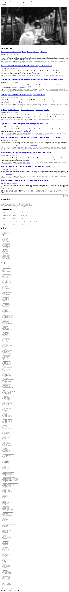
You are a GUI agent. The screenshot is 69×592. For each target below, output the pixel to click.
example (5, 335)
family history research (19, 148)
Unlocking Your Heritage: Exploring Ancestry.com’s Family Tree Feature (26, 152)
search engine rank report (8, 484)
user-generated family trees (42, 149)
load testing (5, 413)
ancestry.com (22, 61)
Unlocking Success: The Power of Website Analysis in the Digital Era (15, 204)
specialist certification (7, 554)
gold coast (5, 370)
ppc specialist (6, 458)
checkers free (6, 303)
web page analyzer (7, 572)
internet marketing (7, 392)
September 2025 (6, 232)
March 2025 (5, 239)
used (4, 568)
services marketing (7, 539)
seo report (5, 522)
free (37, 133)
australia (5, 283)
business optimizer (7, 292)
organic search (6, 437)
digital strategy (6, 321)
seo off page (5, 519)
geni (23, 120)
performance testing (7, 452)
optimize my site (6, 433)
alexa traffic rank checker (8, 275)
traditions (54, 91)
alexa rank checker (7, 271)
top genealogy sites (41, 120)
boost (4, 287)
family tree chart (48, 61)
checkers (5, 301)
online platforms (7, 134)
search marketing (6, 490)
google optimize (6, 374)
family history (41, 61)
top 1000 (5, 562)
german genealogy (7, 369)
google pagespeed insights (8, 379)
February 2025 (6, 240)
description (5, 309)
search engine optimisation (8, 475)
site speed (5, 550)
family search (20, 119)
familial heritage (10, 148)
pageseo (5, 448)
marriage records (39, 62)
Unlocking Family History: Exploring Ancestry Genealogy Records (24, 52)
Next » (3, 192)
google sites (5, 382)
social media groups (43, 91)
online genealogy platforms (20, 107)
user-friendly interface (52, 191)
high (4, 390)
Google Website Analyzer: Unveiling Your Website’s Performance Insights (16, 205)
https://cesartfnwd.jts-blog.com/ (10, 221)
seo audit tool (6, 502)
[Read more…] (29, 59)
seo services (5, 525)
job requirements (6, 398)
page (4, 439)
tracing (49, 91)
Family (2, 590)
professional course (7, 460)
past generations (17, 91)
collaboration (42, 89)
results (4, 468)
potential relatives (13, 149)
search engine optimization (9, 477)
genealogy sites (18, 120)
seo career (5, 503)
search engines (6, 489)
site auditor (5, 542)
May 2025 (5, 237)
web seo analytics (7, 573)
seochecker (5, 532)
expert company (6, 342)
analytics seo (6, 277)
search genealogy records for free (30, 134)
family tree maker (57, 176)
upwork (5, 567)
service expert (6, 536)
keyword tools (6, 405)
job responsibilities (7, 399)
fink (4, 212)
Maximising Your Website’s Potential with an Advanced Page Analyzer (16, 203)
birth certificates (29, 61)
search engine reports (7, 485)
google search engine (7, 381)
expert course (6, 344)
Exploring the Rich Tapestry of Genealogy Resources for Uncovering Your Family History (32, 79)
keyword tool (6, 404)
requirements (6, 467)
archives (23, 133)
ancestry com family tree (25, 162)
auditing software (7, 282)
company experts (6, 304)
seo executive (6, 513)
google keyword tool (7, 373)
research (22, 163)
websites (58, 91)
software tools (39, 191)
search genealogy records (17, 134)
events (39, 104)
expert (4, 340)
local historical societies (57, 105)
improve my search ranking (9, 391)
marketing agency (7, 415)
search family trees (25, 149)
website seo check (7, 584)
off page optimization (7, 428)
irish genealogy (6, 394)
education (5, 324)
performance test (6, 451)
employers (5, 326)
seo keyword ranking (7, 515)
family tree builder (41, 176)
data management (49, 190)
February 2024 (6, 255)
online (5, 91)
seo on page (5, 520)
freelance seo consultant (8, 363)
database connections (61, 147)
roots (25, 163)
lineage (62, 90)
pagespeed (5, 449)
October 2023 (6, 259)
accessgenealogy (6, 266)
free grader (5, 359)
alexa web (5, 276)
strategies (5, 558)
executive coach (6, 338)
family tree (26, 119)
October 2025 (6, 230)
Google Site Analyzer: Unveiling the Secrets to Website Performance (15, 206)
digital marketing (6, 313)
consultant (5, 305)
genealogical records (37, 148)
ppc (4, 457)
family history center (7, 350)
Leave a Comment (14, 54)
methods (7, 107)
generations (3, 177)
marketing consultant (7, 416)
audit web (5, 281)
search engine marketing (8, 474)
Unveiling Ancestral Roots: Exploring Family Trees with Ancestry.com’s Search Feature (31, 137)
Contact (5, 5)
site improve (5, 545)
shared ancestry (33, 149)
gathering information (34, 90)
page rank (5, 444)
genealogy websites (7, 367)
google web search (7, 386)
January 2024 (6, 256)
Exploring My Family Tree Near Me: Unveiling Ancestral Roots (23, 95)
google (4, 371)
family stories (15, 90)
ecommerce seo (6, 322)
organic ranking (6, 436)
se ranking (5, 469)
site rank (5, 548)
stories (28, 163)
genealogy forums (42, 133)
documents (3, 90)
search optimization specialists (9, 493)
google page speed (7, 375)
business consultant (7, 289)
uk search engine (6, 565)
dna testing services (38, 75)
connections (50, 162)
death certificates (49, 89)
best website (5, 284)
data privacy (56, 190)
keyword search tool (7, 403)
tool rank (5, 559)
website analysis (6, 576)
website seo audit (7, 583)
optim (4, 431)
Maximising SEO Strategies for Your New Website (17, 212)
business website (6, 294)
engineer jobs (6, 333)
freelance (5, 362)
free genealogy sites (10, 120)
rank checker (6, 462)
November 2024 (6, 244)
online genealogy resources (49, 62)
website (4, 574)
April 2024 (5, 252)
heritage (20, 105)
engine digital (6, 328)
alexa (4, 269)
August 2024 (6, 247)
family (4, 349)
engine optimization (7, 329)
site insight (5, 547)
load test (5, 411)
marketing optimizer (7, 421)
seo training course (7, 530)
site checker (5, 543)
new (4, 427)
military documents (5, 149)
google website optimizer (8, 387)
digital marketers (6, 312)
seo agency (5, 498)
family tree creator (49, 176)
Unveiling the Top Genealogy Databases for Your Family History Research (26, 66)
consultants (5, 307)
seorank (5, 533)
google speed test (7, 384)
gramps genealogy (7, 388)
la (3, 407)
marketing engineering (8, 419)
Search (2, 193)
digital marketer (6, 311)
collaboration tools (41, 190)
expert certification (7, 341)
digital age (55, 89)
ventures (5, 570)
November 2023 (6, 258)
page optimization (7, 443)
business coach (6, 288)
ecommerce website (7, 323)
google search (6, 380)
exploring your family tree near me (49, 104)
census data (35, 61)
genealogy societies (14, 105)
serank (4, 535)
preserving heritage (25, 91)
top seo (4, 564)
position (5, 456)
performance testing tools (8, 454)
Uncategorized (8, 61)
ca (3, 295)
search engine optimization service (10, 483)
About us (5, 4)
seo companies (6, 506)
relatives (19, 149)
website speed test (7, 585)
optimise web (6, 432)
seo (4, 497)
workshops (41, 107)
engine (4, 327)
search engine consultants (8, 472)
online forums (10, 91)
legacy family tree (7, 408)
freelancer (5, 365)
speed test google (7, 556)
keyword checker (7, 400)
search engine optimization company (11, 479)
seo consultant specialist (8, 509)
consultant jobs (6, 306)
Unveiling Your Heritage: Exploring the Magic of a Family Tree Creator (25, 166)
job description (6, 397)
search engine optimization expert (10, 480)
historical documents (46, 148)
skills (4, 553)
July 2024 (5, 249)
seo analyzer (5, 500)
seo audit (5, 501)
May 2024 (5, 251)
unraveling (45, 191)
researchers (32, 91)
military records (8, 76)
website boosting (6, 578)
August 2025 (6, 233)
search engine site (7, 486)
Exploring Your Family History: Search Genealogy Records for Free (24, 123)
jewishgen (5, 396)
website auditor (6, 577)
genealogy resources (48, 90)
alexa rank (5, 270)
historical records (56, 90)
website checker (6, 579)
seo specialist (6, 526)
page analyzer (6, 442)
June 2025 (5, 235)
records (19, 76)
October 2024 (6, 245)
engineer (5, 330)
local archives (24, 62)
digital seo (5, 320)
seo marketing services (8, 516)
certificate (5, 298)
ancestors (17, 61)
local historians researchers (46, 105)
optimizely (5, 434)
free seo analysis (6, 361)
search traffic (6, 496)
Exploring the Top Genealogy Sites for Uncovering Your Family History (25, 110)
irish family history (7, 393)
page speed (5, 446)
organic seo (5, 438)
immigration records (17, 62)
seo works (5, 531)
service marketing (7, 537)
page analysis (6, 440)
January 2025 (6, 241)
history (10, 163)
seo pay (4, 521)
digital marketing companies (9, 316)
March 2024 (5, 253)
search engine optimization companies (11, 478)
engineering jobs (6, 334)
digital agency (6, 310)
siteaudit (5, 551)
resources (37, 91)
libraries (31, 105)
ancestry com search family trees (22, 147)
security (34, 191)
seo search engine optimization (9, 524)
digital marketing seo (7, 318)
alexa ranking (6, 272)
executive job (6, 339)
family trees (54, 61)
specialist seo (6, 555)
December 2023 (6, 257)
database (55, 162)
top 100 (4, 561)
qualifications (6, 461)
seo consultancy (6, 508)
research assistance (28, 191)
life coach (5, 409)
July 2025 (5, 234)
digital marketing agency (8, 315)
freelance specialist (7, 364)
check (4, 300)
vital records (58, 62)
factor (4, 346)
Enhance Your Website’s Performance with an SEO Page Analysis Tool (16, 201)
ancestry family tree (13, 119)
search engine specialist (8, 487)
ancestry (6, 119)
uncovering (48, 120)
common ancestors (52, 147)
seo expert (5, 514)
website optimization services (9, 582)
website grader (6, 580)
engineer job (5, 332)
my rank (5, 425)
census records (36, 89)
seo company (6, 507)
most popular (6, 423)
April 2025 (5, 238)
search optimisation (7, 492)
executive (5, 336)
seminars (37, 107)
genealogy (41, 90)
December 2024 (6, 243)
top (4, 560)
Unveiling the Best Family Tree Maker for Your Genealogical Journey (25, 180)
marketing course (7, 417)
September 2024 (6, 246)
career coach (6, 297)
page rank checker (7, 445)
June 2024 (5, 250)
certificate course (6, 299)
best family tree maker (32, 190)
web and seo (6, 571)
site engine (5, 544)
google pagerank (6, 376)
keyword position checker (8, 402)
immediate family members (6, 62)
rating (4, 466)
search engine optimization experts (10, 481)
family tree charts (28, 148)
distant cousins (4, 148)
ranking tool (5, 464)
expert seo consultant (7, 345)
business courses (6, 291)
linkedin (5, 410)
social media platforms (42, 134)
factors (4, 347)
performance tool (6, 455)
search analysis (6, 471)
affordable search (7, 268)
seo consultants (6, 510)
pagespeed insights (7, 450)
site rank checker (6, 549)
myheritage (14, 76)
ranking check (6, 463)
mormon (5, 422)
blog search (5, 286)
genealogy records (61, 61)
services (5, 538)
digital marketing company (9, 317)
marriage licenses (31, 62)
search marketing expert (8, 491)
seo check (5, 504)
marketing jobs (6, 420)
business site (5, 293)
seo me (4, 518)
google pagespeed (7, 378)
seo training (5, 529)
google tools (5, 385)
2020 (4, 265)
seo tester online (6, 527)
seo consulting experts (8, 512)
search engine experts (7, 473)
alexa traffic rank (6, 274)
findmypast (57, 75)
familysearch (51, 75)
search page (5, 495)
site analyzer (5, 541)
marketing (5, 414)
